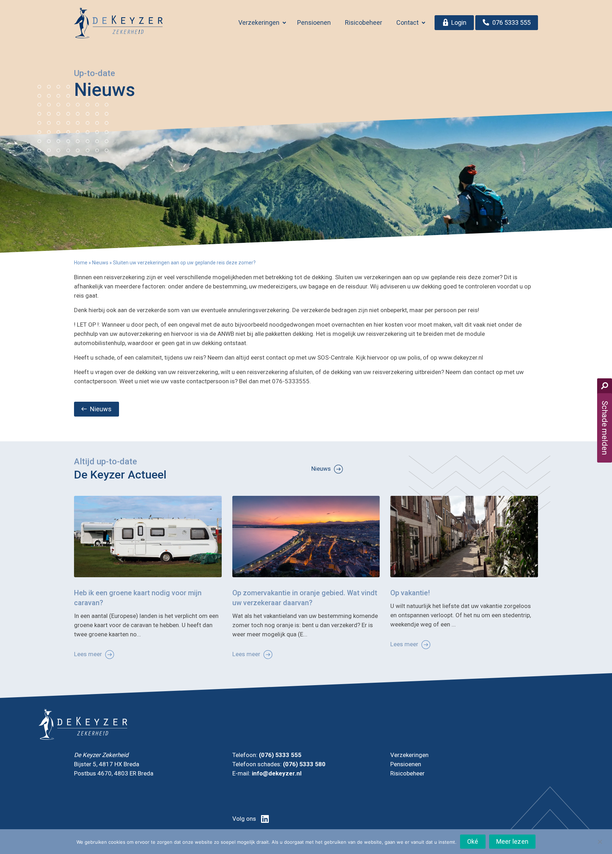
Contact (407, 22)
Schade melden (604, 428)
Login (458, 22)
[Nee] (600, 841)
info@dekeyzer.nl (276, 773)
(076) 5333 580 (304, 764)
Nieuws (100, 262)
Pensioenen (314, 22)
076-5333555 (291, 381)
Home (80, 262)
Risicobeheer (363, 22)
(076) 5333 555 (280, 754)
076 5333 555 (511, 22)
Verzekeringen (258, 22)
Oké (472, 841)
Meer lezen (512, 841)
